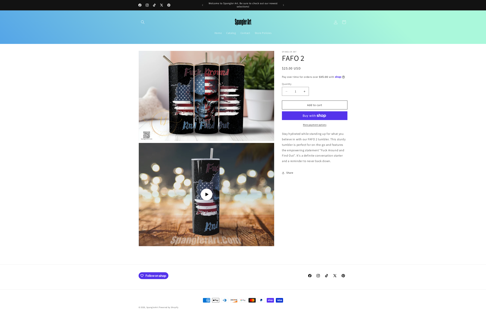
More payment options (314, 124)
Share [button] (289, 172)
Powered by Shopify (168, 307)
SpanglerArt (152, 307)
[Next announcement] (283, 5)
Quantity (286, 84)
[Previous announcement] (202, 5)
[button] (143, 22)
